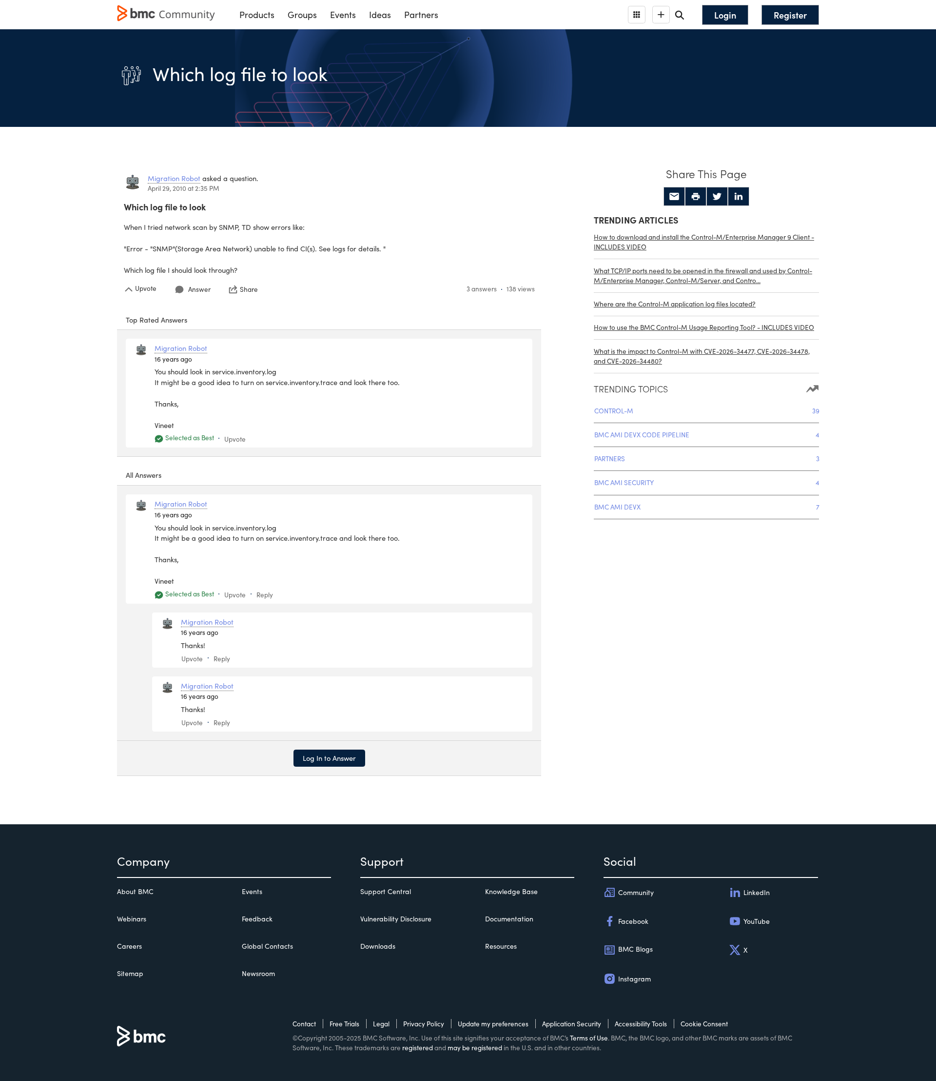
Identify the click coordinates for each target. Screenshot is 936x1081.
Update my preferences (493, 1023)
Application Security (571, 1023)
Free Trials (344, 1023)
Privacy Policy (423, 1023)
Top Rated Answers (156, 320)
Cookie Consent (704, 1023)
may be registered (475, 1047)
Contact (304, 1023)
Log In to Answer (329, 758)
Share (249, 289)
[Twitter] (717, 196)
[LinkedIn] (738, 196)
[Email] (674, 196)
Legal (381, 1023)
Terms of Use (589, 1037)
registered (417, 1047)
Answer (199, 289)
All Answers (143, 475)
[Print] (695, 196)
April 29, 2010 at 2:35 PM (183, 188)
